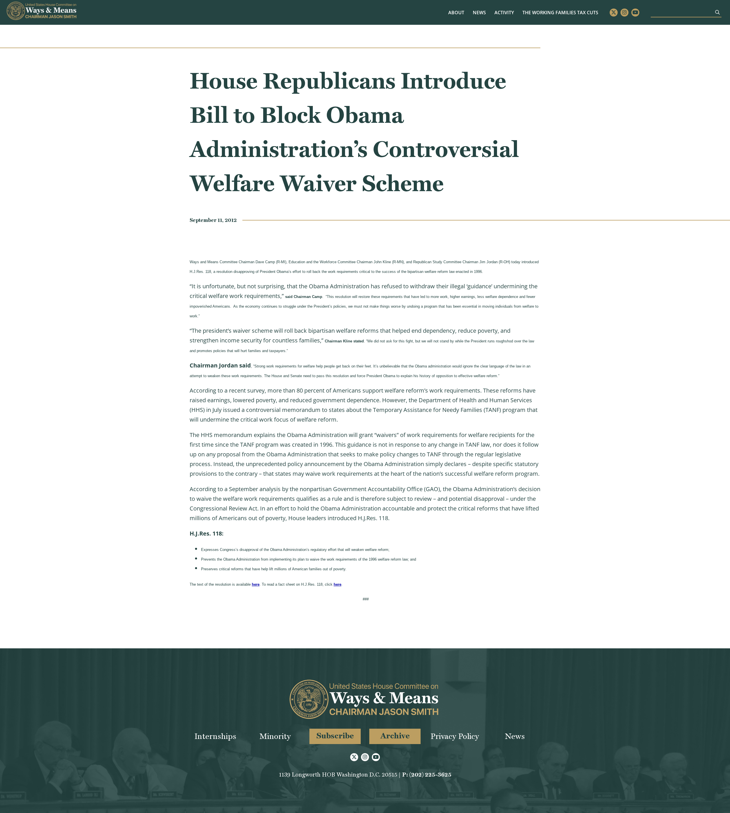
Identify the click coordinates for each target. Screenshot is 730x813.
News (479, 12)
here (255, 584)
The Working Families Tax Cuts (560, 12)
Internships (215, 736)
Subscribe (335, 735)
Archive (395, 735)
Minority (275, 736)
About (456, 12)
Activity (504, 12)
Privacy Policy (455, 736)
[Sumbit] (717, 12)
